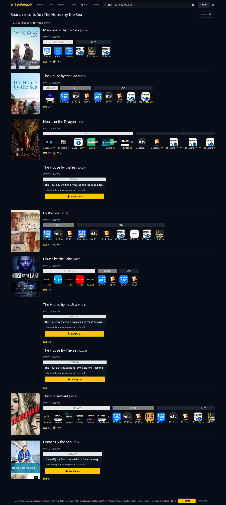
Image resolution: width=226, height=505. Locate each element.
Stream (58, 42)
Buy (93, 42)
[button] (64, 167)
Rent (76, 87)
